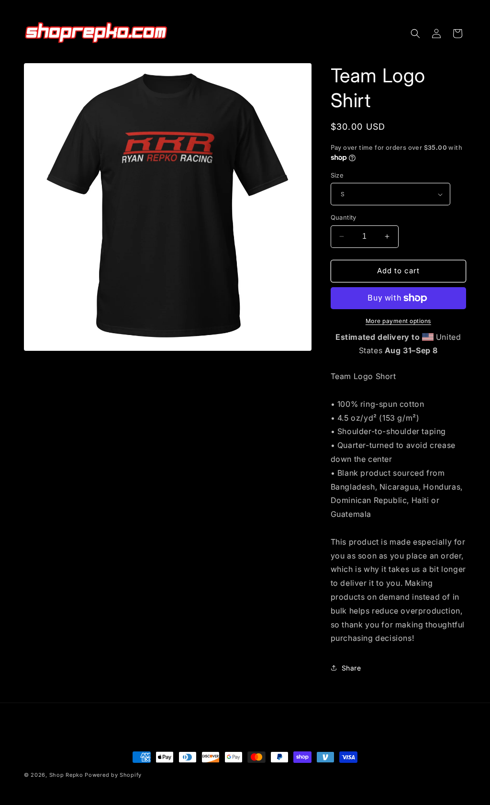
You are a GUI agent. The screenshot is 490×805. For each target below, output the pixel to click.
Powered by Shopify (113, 774)
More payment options (398, 320)
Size (337, 175)
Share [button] (351, 668)
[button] (415, 33)
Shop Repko (66, 774)
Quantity (343, 217)
